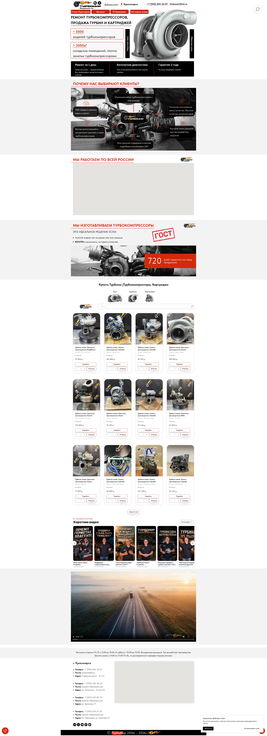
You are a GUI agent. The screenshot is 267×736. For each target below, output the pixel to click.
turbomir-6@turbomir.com (92, 714)
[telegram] (74, 724)
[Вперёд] (192, 543)
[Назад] (74, 543)
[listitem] (83, 546)
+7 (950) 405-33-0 (92, 669)
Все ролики (186, 522)
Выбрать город (111, 4)
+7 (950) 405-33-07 (157, 4)
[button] (139, 12)
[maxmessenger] (86, 724)
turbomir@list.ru (178, 4)
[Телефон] (78, 724)
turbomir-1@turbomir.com (92, 686)
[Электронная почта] (82, 724)
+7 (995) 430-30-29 (93, 683)
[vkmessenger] (89, 724)
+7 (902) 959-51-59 (93, 711)
